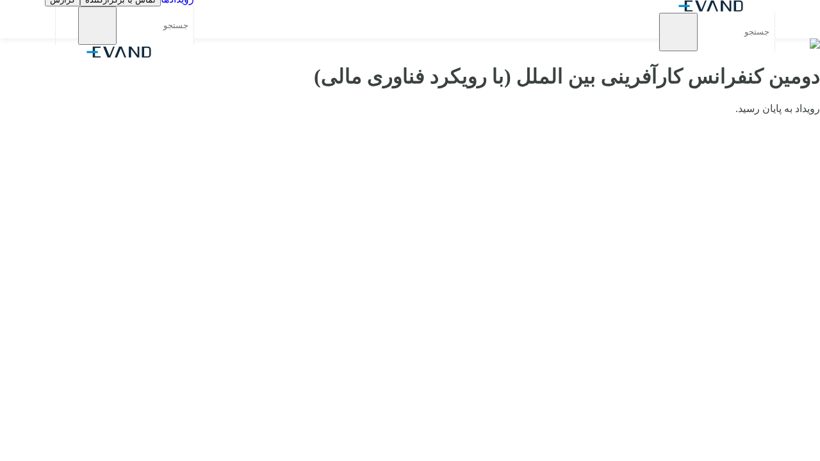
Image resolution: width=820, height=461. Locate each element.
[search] (678, 32)
